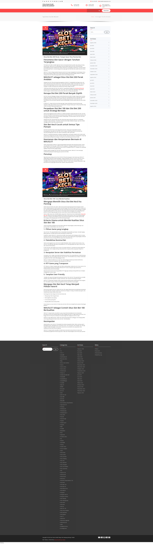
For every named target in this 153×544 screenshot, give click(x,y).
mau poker (63, 414)
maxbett (62, 424)
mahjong (62, 406)
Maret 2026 (92, 57)
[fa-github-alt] (54, 1)
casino (62, 364)
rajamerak (63, 434)
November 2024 (93, 103)
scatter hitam (63, 446)
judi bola (62, 398)
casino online (63, 366)
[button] (99, 10)
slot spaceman (64, 512)
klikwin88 (62, 400)
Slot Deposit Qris (64, 488)
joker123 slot (63, 394)
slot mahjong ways (64, 500)
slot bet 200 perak (59, 53)
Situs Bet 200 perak (77, 52)
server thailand (64, 448)
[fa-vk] (60, 1)
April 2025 (92, 89)
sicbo (62, 450)
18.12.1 (62, 352)
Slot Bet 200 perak (79, 88)
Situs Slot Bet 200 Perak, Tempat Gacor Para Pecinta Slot (62, 57)
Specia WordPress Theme (59, 539)
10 (61, 350)
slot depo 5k (63, 486)
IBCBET (62, 386)
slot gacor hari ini (64, 494)
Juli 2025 (92, 80)
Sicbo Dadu (63, 452)
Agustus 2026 (93, 42)
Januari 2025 (93, 97)
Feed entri (98, 350)
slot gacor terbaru (64, 496)
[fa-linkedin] (44, 1)
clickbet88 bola (64, 378)
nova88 (62, 428)
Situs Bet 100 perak (69, 52)
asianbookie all (64, 356)
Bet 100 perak (63, 52)
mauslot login (63, 418)
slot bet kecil (65, 53)
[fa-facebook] (42, 1)
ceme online (63, 368)
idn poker (63, 388)
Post (62, 432)
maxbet (62, 420)
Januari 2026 (93, 63)
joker (62, 392)
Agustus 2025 (93, 77)
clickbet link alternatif (65, 374)
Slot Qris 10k (63, 508)
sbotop (62, 444)
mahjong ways (63, 410)
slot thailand (63, 514)
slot (61, 470)
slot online (63, 502)
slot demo (63, 482)
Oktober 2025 (93, 71)
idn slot (62, 390)
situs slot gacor (64, 464)
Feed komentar (99, 352)
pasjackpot (63, 430)
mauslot (62, 416)
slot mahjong (63, 498)
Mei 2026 (92, 51)
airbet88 (62, 354)
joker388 (62, 396)
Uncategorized (64, 528)
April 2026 (92, 54)
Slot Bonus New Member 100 (67, 480)
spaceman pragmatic (65, 520)
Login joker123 (64, 404)
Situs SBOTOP (63, 462)
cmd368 (62, 382)
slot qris (62, 506)
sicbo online (63, 454)
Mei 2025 (92, 86)
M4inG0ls (46, 52)
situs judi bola (63, 456)
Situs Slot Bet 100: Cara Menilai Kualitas (57, 199)
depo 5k (62, 384)
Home (92, 16)
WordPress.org (99, 354)
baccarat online (64, 358)
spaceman (63, 518)
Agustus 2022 (93, 106)
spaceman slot (64, 522)
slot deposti (63, 490)
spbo (62, 524)
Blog (61, 360)
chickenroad (63, 370)
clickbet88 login (64, 380)
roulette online (64, 436)
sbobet (62, 440)
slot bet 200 (56, 52)
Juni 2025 (92, 83)
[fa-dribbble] (52, 1)
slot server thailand (65, 510)
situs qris (62, 460)
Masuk (97, 348)
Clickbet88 (63, 376)
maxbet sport (63, 422)
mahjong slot (63, 408)
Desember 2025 (93, 65)
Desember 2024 (93, 100)
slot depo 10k (63, 484)
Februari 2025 (93, 94)
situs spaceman (64, 468)
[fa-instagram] (50, 1)
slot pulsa (63, 504)
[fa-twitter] (46, 1)
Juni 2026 (92, 48)
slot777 (62, 516)
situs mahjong (63, 458)
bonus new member (65, 362)
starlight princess (64, 526)
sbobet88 (63, 442)
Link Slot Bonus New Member (67, 402)
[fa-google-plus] (48, 1)
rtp (61, 438)
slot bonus (63, 478)
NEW (62, 426)
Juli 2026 (92, 45)
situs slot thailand (64, 466)
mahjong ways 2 (64, 412)
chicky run (63, 372)
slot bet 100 (52, 52)
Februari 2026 (93, 60)
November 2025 (93, 68)
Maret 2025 (92, 91)
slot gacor (63, 492)
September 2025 (94, 74)
